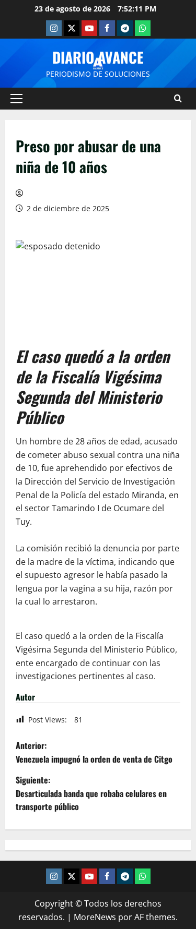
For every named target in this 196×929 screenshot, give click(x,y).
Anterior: (94, 752)
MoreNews (95, 917)
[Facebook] (107, 28)
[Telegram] (125, 28)
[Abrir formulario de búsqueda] (178, 98)
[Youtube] (89, 28)
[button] (16, 99)
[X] (71, 28)
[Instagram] (54, 28)
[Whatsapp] (143, 28)
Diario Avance (98, 57)
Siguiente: (91, 793)
